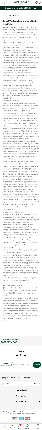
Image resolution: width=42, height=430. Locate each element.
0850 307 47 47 (9, 342)
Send (38, 365)
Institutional (21, 390)
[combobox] (3, 384)
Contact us (21, 402)
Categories (21, 396)
